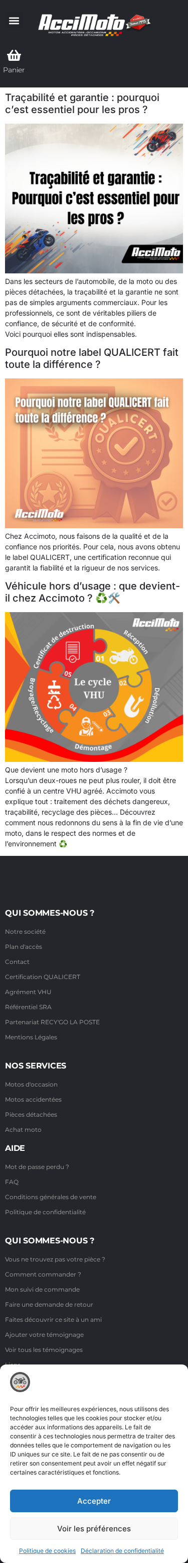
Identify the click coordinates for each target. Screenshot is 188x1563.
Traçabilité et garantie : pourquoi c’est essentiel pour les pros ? (82, 103)
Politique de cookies (47, 1550)
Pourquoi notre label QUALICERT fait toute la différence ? (91, 358)
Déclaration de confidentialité (122, 1550)
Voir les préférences (94, 1528)
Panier (14, 69)
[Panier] (14, 55)
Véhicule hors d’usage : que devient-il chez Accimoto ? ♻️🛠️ (92, 592)
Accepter (94, 1501)
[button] (14, 20)
